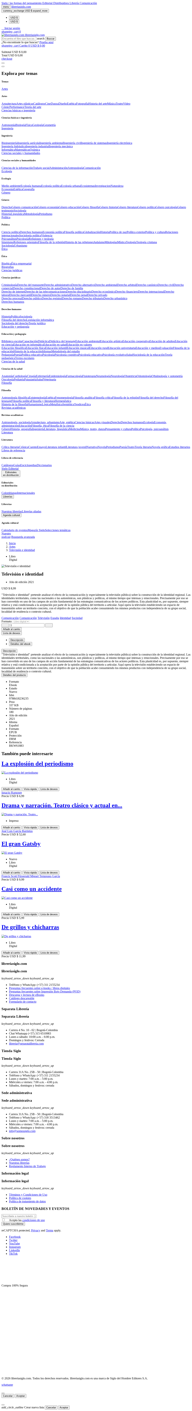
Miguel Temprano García (45, 876)
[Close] (3, 66)
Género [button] (6, 192)
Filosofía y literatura (43, 401)
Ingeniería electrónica (119, 143)
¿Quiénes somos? (19, 1159)
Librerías (7, 496)
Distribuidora (61, 3)
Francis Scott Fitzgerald (16, 876)
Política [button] (6, 217)
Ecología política (51, 185)
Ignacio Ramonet (12, 792)
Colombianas (9, 492)
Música (111, 103)
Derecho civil (166, 284)
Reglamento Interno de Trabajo (27, 1166)
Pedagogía (8, 354)
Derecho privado (97, 295)
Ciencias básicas (84, 422)
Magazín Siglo (36, 530)
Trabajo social (41, 167)
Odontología (144, 376)
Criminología (9, 284)
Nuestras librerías (12, 511)
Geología (37, 125)
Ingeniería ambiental (51, 143)
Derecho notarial (60, 295)
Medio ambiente (11, 185)
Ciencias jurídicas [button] (12, 270)
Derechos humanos (31, 232)
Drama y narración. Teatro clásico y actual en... (62, 805)
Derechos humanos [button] (13, 301)
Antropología (75, 167)
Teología (131, 242)
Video (126, 103)
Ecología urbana (70, 185)
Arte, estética (67, 422)
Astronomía (8, 125)
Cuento (32, 447)
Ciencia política (11, 232)
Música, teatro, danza (92, 429)
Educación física (35, 348)
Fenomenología (64, 397)
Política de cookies (20, 1198)
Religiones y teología (41, 238)
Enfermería (42, 376)
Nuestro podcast (6, 535)
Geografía (28, 189)
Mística (121, 242)
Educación (25, 425)
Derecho (7, 207)
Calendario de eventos (15, 530)
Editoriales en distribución (11, 474)
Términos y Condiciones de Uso (28, 1194)
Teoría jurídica (37, 323)
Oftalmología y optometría (167, 376)
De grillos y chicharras (30, 927)
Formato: (7, 621)
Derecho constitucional (26, 288)
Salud (129, 354)
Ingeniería (38, 429)
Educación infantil (56, 348)
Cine (48, 103)
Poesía (18, 354)
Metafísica (56, 404)
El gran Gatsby (21, 843)
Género (6, 429)
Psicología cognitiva (66, 354)
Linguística (17, 214)
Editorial (47, 3)
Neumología (103, 376)
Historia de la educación (28, 351)
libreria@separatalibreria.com (26, 1043)
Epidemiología (57, 376)
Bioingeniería (9, 143)
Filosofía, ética (40, 425)
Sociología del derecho (15, 323)
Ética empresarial (21, 263)
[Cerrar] (3, 1393)
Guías (16, 465)
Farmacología (74, 376)
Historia (6, 214)
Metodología (31, 214)
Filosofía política (74, 232)
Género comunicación (25, 207)
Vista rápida (30, 789)
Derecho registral (52, 298)
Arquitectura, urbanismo (45, 422)
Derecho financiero (126, 291)
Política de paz (118, 232)
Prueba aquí (46, 42)
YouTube (14, 1243)
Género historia (108, 207)
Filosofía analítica (83, 397)
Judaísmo (99, 242)
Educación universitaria (122, 348)
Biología (20, 125)
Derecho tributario (93, 298)
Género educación (69, 207)
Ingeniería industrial (37, 146)
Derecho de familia (72, 288)
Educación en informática (28, 344)
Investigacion (103, 185)
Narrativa (92, 447)
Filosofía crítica (103, 397)
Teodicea (79, 404)
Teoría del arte (32, 107)
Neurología (117, 376)
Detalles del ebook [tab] (20, 644)
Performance (16, 107)
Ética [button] (5, 249)
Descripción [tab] (16, 640)
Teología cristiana (146, 242)
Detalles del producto (14, 675)
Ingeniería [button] (7, 128)
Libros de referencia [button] (13, 450)
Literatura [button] (7, 432)
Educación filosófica (14, 348)
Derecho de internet (13, 291)
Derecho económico (103, 291)
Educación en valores (79, 344)
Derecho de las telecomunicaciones (45, 291)
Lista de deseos (49, 789)
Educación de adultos (162, 341)
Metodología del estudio (65, 351)
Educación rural (98, 348)
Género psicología (166, 207)
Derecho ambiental (106, 284)
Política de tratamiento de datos (27, 1201)
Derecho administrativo (57, 284)
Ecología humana (31, 185)
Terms (49, 1230)
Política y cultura (155, 232)
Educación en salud (55, 344)
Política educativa (32, 354)
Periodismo (45, 214)
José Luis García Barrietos (17, 831)
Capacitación (30, 341)
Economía (8, 189)
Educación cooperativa (135, 341)
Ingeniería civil (72, 143)
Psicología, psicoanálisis (154, 429)
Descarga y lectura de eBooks (26, 994)
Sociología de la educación (149, 354)
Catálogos (39, 103)
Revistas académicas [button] (14, 407)
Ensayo (41, 447)
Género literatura (127, 207)
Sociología (20, 210)
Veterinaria (49, 379)
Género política (146, 207)
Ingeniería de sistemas (94, 143)
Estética (71, 103)
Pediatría (19, 379)
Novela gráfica (160, 447)
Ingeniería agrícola (28, 143)
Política (15, 316)
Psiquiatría (30, 379)
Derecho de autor (50, 288)
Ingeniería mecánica (61, 146)
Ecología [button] (7, 171)
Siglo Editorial (10, 468)
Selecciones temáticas (57, 530)
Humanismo (35, 404)
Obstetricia (130, 376)
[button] (11, 28)
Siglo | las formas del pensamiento (22, 3)
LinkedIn (14, 1250)
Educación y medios (148, 348)
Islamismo (8, 242)
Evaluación (166, 348)
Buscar (50, 38)
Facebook (15, 1236)
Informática (8, 149)
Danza (54, 103)
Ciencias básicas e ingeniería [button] (18, 110)
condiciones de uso (33, 1220)
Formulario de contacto (22, 1001)
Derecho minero (40, 295)
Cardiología (20, 376)
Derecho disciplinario (79, 291)
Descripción (9, 651)
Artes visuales (102, 422)
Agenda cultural (11, 515)
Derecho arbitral (126, 284)
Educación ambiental (87, 341)
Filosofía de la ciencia (61, 425)
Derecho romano (72, 298)
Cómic (5, 107)
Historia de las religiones (79, 242)
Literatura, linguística (56, 429)
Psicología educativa (90, 354)
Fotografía (82, 103)
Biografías (8, 266)
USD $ (14, 17)
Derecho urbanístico (115, 298)
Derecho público (32, 298)
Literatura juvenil (76, 447)
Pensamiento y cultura (118, 429)
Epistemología (37, 397)
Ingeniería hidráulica (14, 146)
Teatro (119, 103)
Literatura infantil (56, 447)
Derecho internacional (151, 291)
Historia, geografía (21, 429)
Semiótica (68, 404)
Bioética (6, 263)
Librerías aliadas (31, 511)
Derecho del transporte (30, 284)
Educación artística (111, 341)
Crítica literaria (10, 447)
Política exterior (136, 232)
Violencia (46, 235)
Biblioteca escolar (12, 341)
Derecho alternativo (83, 284)
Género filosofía (89, 207)
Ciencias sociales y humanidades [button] (21, 153)
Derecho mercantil (20, 295)
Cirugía (31, 376)
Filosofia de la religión (51, 242)
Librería (75, 3)
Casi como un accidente (32, 888)
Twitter (13, 1240)
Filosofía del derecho (14, 319)
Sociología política (30, 235)
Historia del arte (97, 103)
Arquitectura (9, 103)
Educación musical (78, 348)
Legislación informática (40, 319)
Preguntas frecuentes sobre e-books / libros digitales (39, 988)
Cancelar (8, 1396)
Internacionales (26, 492)
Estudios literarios (179, 447)
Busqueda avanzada (23, 536)
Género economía (48, 207)
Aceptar (20, 1396)
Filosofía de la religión (125, 397)
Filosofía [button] (7, 382)
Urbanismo (20, 245)
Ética (88, 404)
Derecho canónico (147, 284)
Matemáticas (22, 149)
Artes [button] (5, 88)
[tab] (96, 651)
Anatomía (7, 376)
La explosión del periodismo (37, 763)
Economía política (53, 232)
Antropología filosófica (15, 397)
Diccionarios (44, 465)
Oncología (8, 379)
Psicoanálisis (9, 238)
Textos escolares (24, 358)
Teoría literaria (143, 447)
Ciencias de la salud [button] (13, 361)
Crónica (23, 447)
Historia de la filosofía (15, 404)
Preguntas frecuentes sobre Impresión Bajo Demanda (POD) (44, 991)
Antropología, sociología (16, 422)
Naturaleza (117, 185)
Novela (102, 447)
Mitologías (111, 242)
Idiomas (46, 351)
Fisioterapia (89, 376)
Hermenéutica (63, 401)
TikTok (13, 1253)
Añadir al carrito (11, 629)
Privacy (35, 1230)
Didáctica (43, 341)
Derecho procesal (12, 298)
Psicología (22, 238)
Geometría (49, 125)
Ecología (148, 422)
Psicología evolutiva (114, 354)
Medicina (74, 429)
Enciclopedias (28, 465)
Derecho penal (78, 295)
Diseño (62, 103)
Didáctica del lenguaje (62, 341)
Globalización (92, 232)
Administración (59, 167)
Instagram (15, 1246)
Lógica (46, 404)
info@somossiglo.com (22, 1131)
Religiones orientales (26, 242)
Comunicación (88, 3)
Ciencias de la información (17, 167)
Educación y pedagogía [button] (15, 326)
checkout (7, 58)
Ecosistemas (87, 185)
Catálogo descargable (21, 998)
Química (35, 149)
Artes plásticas (24, 103)
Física (29, 125)
